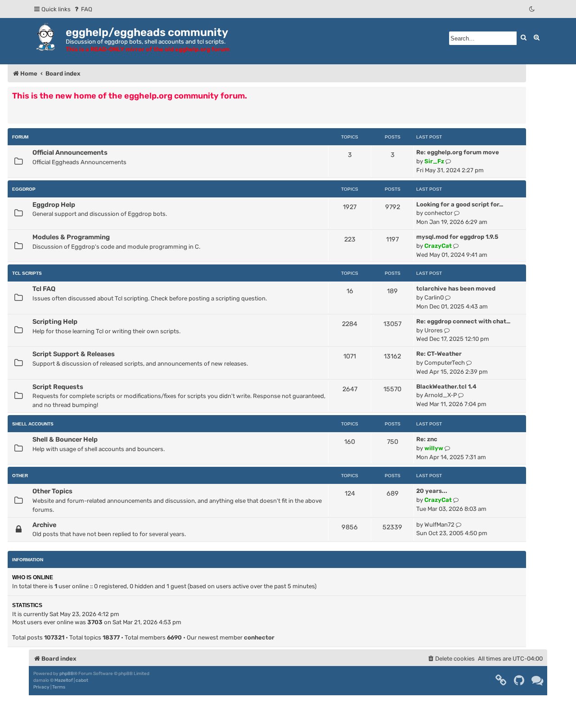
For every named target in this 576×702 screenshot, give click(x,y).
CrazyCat (438, 245)
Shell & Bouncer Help (65, 439)
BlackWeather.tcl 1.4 (446, 386)
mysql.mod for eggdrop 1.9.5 (457, 236)
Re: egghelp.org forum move (457, 152)
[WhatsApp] (537, 680)
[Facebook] (501, 680)
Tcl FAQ (43, 289)
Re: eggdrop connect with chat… (463, 321)
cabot (82, 680)
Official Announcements (70, 152)
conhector (438, 213)
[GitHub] (519, 680)
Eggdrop (24, 189)
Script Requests (57, 387)
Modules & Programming (71, 237)
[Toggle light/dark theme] (532, 9)
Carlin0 (434, 297)
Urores (433, 330)
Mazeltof (63, 680)
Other (20, 475)
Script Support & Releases (73, 354)
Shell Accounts (33, 423)
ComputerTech (444, 362)
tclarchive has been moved (455, 288)
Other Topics (52, 491)
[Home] (47, 37)
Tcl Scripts (27, 273)
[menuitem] (82, 9)
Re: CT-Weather (439, 353)
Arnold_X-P (440, 395)
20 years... (431, 490)
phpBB (66, 673)
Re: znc (426, 439)
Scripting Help (54, 321)
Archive (44, 525)
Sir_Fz (434, 161)
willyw (433, 448)
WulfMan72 (439, 524)
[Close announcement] (520, 93)
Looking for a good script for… (459, 204)
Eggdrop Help (53, 205)
